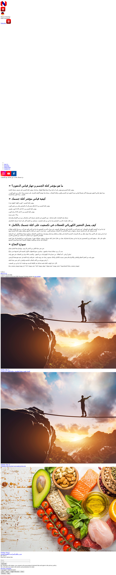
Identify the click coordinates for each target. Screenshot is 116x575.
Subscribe (3, 23)
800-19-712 (4, 273)
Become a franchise (6, 568)
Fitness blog (7, 167)
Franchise (6, 166)
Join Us (6, 164)
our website (37, 276)
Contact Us (7, 169)
